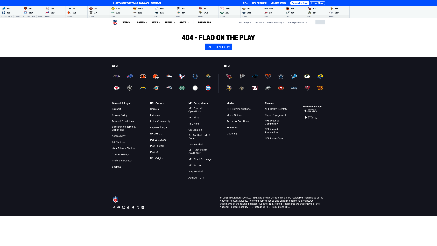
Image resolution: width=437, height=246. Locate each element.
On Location (195, 129)
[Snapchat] (133, 207)
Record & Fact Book (238, 121)
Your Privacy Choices (124, 148)
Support (116, 108)
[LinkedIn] (143, 207)
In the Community (160, 121)
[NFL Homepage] (115, 22)
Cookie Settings (121, 154)
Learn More (317, 3)
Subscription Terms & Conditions (124, 128)
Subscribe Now (300, 3)
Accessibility (119, 135)
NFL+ (245, 3)
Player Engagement (275, 115)
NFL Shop (193, 117)
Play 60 (154, 152)
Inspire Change (158, 127)
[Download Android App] (310, 117)
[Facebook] (114, 207)
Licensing (232, 133)
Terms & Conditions (123, 121)
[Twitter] (138, 207)
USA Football (195, 144)
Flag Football (195, 171)
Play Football (157, 145)
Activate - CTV (196, 177)
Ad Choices (118, 142)
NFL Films (194, 123)
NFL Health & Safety (276, 108)
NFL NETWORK (278, 3)
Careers (154, 108)
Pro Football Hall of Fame (199, 137)
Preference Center (122, 160)
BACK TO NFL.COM (218, 47)
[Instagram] (124, 207)
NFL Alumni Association (271, 131)
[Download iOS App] (310, 110)
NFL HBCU (156, 133)
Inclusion (155, 115)
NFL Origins (156, 158)
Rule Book (232, 127)
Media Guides (234, 115)
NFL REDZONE (259, 3)
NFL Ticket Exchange (200, 159)
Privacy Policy (119, 115)
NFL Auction (195, 165)
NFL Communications (239, 108)
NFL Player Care (274, 138)
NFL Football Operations (195, 110)
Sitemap (116, 166)
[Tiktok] (128, 207)
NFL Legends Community (272, 122)
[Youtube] (119, 207)
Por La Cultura (158, 139)
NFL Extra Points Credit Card (197, 151)
